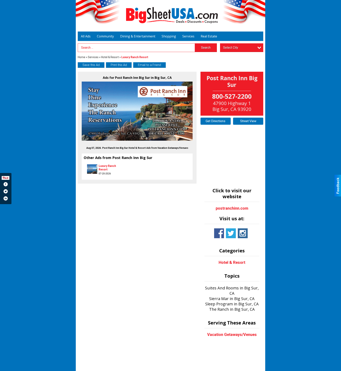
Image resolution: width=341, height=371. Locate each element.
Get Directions (215, 121)
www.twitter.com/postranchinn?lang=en (231, 233)
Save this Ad (91, 65)
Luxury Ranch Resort (107, 167)
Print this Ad (119, 65)
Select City (230, 47)
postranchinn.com (232, 208)
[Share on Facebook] (5, 184)
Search (206, 47)
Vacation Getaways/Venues (232, 334)
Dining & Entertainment (137, 36)
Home (81, 57)
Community (105, 36)
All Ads (86, 36)
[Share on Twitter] (5, 191)
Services (188, 36)
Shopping (169, 36)
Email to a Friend (149, 65)
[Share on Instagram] (5, 198)
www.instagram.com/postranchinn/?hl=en (243, 233)
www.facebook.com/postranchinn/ (219, 233)
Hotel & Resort (110, 57)
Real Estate (209, 36)
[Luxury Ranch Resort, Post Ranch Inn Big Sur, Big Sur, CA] (137, 111)
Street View (248, 121)
